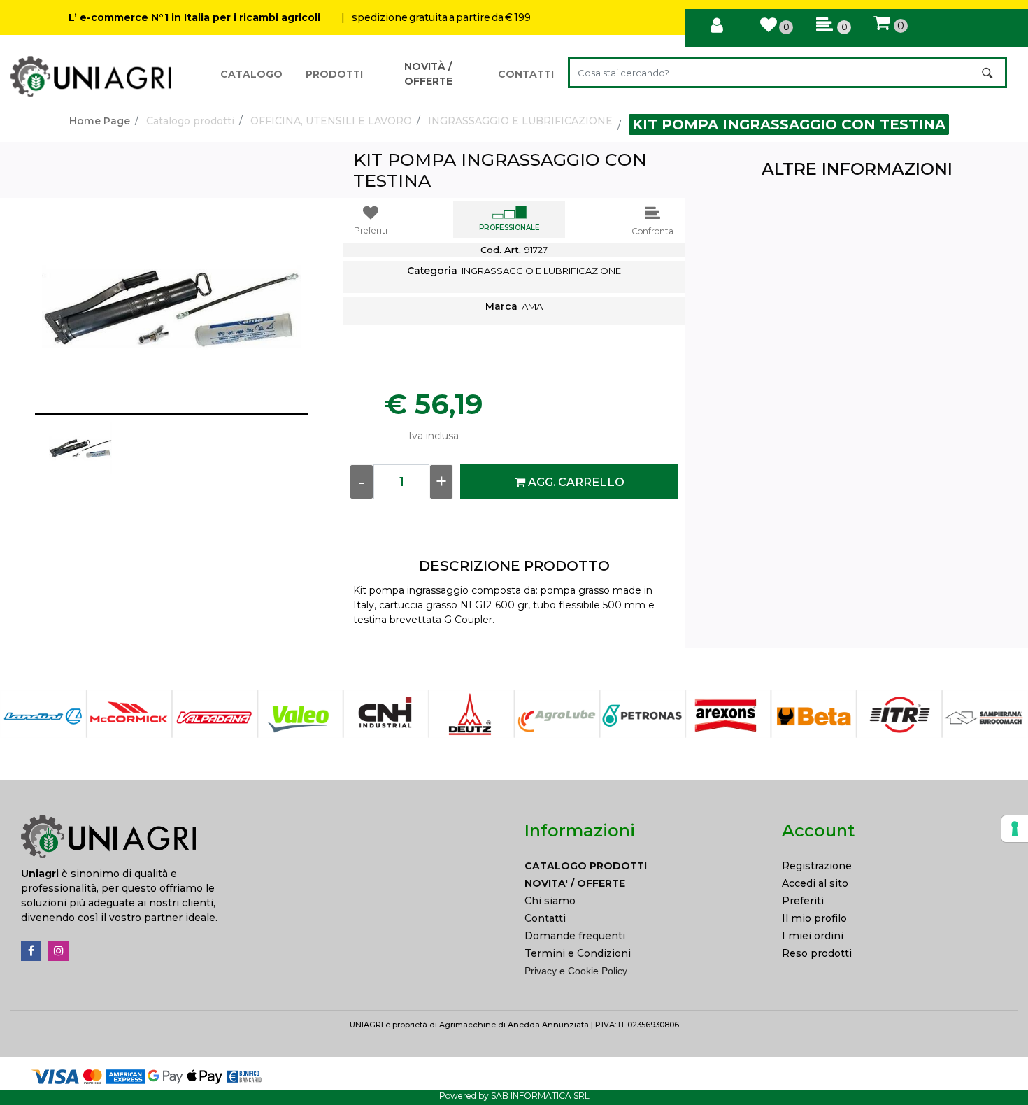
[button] (988, 72)
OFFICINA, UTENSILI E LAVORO (331, 121)
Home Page (99, 121)
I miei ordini (812, 935)
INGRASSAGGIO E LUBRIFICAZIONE (520, 121)
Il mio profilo (814, 918)
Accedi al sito (815, 883)
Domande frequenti (574, 935)
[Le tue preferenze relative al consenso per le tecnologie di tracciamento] (1014, 828)
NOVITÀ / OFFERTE (428, 73)
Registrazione (817, 866)
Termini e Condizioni (577, 953)
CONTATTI (526, 74)
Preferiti (803, 900)
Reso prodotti (817, 953)
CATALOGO (251, 74)
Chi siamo (550, 900)
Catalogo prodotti (190, 121)
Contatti (545, 918)
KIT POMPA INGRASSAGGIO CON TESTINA (788, 124)
